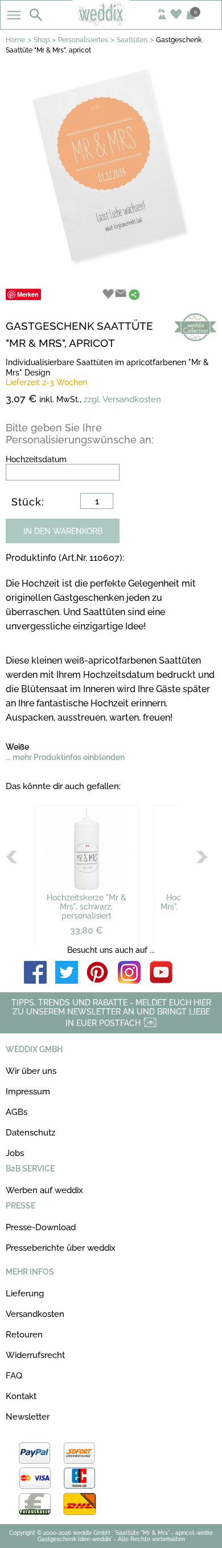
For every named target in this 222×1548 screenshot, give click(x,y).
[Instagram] (129, 973)
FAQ (14, 1376)
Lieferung (25, 1293)
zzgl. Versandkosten (122, 399)
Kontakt (21, 1396)
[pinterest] (98, 973)
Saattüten (132, 40)
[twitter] (67, 973)
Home (15, 40)
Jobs (15, 1153)
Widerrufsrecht (35, 1355)
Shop (42, 40)
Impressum (28, 1091)
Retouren (24, 1334)
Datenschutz (30, 1132)
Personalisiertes (83, 40)
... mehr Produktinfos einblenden (65, 757)
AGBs (16, 1112)
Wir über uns (31, 1071)
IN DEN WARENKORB (62, 531)
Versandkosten (35, 1314)
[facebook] (35, 973)
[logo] (111, 24)
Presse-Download (41, 1227)
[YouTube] (161, 973)
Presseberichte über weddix (61, 1248)
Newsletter (28, 1417)
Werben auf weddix (44, 1190)
